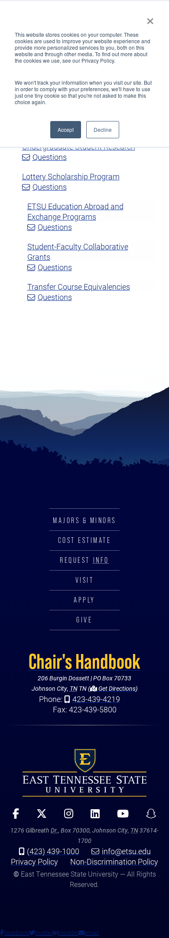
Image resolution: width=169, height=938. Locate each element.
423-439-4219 (96, 699)
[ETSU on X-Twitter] (38, 816)
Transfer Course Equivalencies (78, 286)
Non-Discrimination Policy (114, 861)
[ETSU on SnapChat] (148, 816)
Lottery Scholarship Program (71, 176)
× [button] (150, 18)
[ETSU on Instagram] (65, 816)
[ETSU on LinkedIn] (92, 816)
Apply (84, 600)
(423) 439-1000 (53, 851)
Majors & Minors (84, 520)
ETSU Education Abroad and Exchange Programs (75, 211)
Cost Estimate (84, 540)
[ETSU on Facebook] (13, 816)
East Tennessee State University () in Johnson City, (84, 772)
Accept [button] (66, 129)
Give (84, 620)
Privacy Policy (34, 861)
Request (84, 560)
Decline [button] (103, 129)
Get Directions (116, 688)
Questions (49, 157)
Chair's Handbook (84, 661)
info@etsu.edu (126, 851)
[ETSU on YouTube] (119, 816)
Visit (84, 580)
